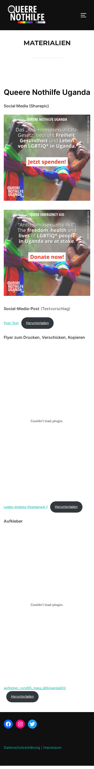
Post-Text (11, 323)
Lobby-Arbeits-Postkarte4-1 (26, 507)
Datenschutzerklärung (22, 747)
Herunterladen (37, 323)
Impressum (52, 747)
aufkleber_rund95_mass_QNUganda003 (35, 688)
